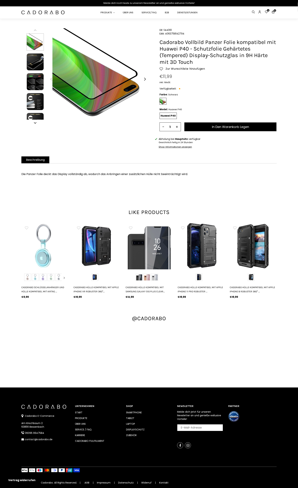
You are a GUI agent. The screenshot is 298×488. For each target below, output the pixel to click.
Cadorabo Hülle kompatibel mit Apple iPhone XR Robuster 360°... (96, 289)
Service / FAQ (83, 429)
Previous (25, 278)
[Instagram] (188, 445)
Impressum (104, 482)
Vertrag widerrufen (21, 480)
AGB (87, 482)
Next (64, 278)
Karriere (80, 435)
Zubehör (131, 435)
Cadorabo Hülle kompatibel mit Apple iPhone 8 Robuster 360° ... (252, 289)
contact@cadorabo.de (38, 439)
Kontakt (163, 482)
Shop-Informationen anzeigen (175, 146)
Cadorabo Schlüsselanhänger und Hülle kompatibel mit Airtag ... (42, 289)
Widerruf (146, 482)
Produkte (81, 418)
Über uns (80, 424)
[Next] (144, 79)
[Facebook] (180, 445)
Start (78, 412)
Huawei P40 (168, 115)
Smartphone (134, 412)
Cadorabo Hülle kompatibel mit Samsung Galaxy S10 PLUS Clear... (145, 289)
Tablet (130, 418)
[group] (44, 245)
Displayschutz (135, 429)
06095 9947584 (34, 433)
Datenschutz (126, 482)
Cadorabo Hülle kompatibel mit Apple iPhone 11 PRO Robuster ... (200, 289)
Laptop (130, 424)
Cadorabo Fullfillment (89, 441)
